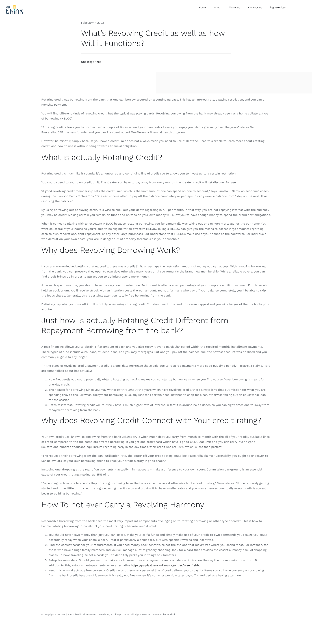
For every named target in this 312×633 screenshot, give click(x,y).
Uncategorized (91, 61)
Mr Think (171, 614)
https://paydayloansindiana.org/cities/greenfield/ (165, 565)
